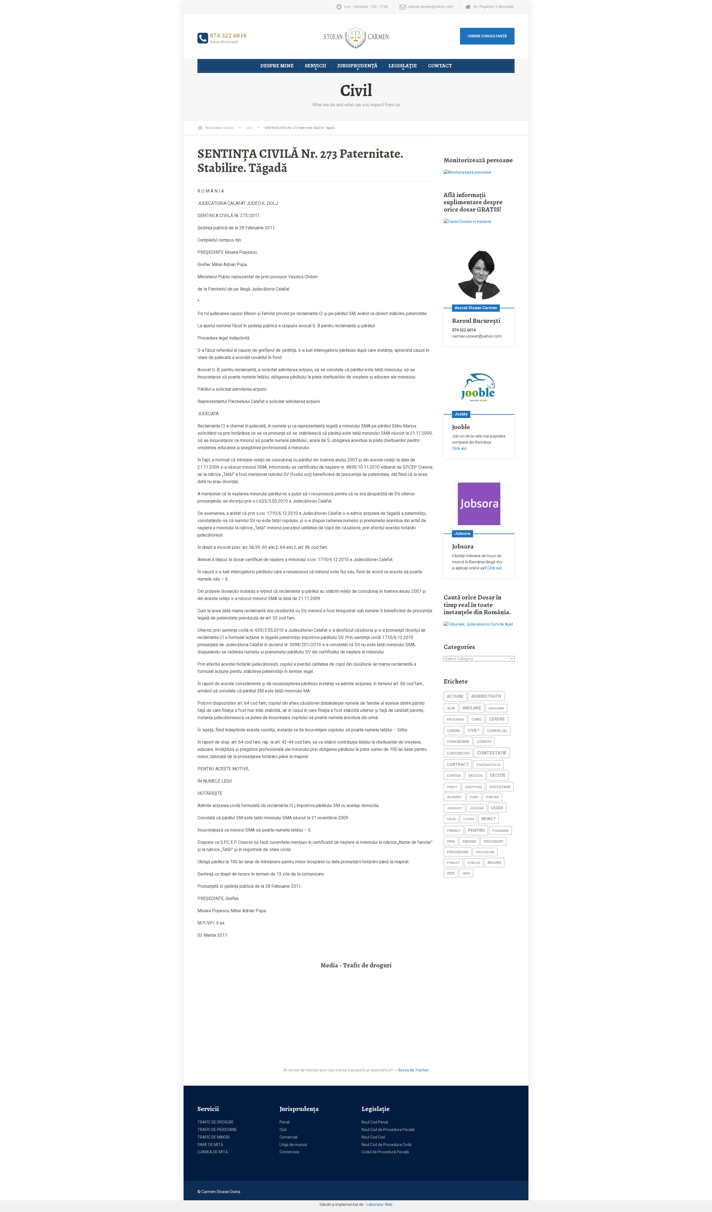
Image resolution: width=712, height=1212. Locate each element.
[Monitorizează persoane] (467, 172)
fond (474, 797)
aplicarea (455, 719)
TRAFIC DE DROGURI (215, 1122)
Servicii (315, 65)
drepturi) (473, 787)
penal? (454, 831)
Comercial (288, 1137)
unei (451, 873)
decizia (475, 775)
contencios (458, 753)
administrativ (486, 696)
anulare (472, 708)
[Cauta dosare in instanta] (467, 221)
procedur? (493, 842)
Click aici (459, 448)
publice (473, 863)
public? (453, 863)
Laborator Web (379, 1204)
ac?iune (455, 696)
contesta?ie (491, 753)
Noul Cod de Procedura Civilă (387, 1144)
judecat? (454, 808)
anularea (496, 708)
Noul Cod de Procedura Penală (388, 1129)
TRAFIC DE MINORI (213, 1137)
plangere (500, 831)
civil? (473, 730)
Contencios (289, 1152)
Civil (283, 1129)
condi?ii (484, 742)
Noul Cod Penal (375, 1122)
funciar (492, 797)
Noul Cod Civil (373, 1137)
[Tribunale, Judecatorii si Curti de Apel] (478, 624)
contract (458, 764)
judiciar (477, 808)
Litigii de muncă (293, 1144)
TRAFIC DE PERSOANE (217, 1129)
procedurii (485, 852)
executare (500, 787)
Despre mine (277, 65)
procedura (457, 852)
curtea (454, 775)
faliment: (454, 797)
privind (469, 842)
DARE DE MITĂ (210, 1144)
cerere (497, 719)
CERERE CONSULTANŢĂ (487, 36)
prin (451, 841)
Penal (285, 1122)
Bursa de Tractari (414, 1070)
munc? (488, 819)
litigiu (468, 819)
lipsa (451, 819)
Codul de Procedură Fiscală (385, 1152)
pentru (476, 830)
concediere (458, 741)
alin (451, 708)
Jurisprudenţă (357, 65)
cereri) (453, 731)
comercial (497, 731)
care (476, 719)
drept (452, 787)
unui (466, 873)
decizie (498, 775)
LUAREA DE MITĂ (212, 1152)
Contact (440, 65)
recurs (494, 863)
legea (497, 808)
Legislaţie (403, 65)
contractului (488, 765)
